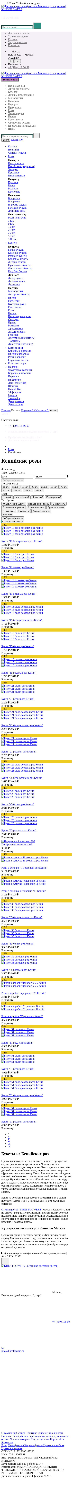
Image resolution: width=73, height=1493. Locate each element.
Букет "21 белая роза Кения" (17, 698)
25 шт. (11, 232)
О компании (8, 1433)
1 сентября (14, 398)
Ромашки (13, 325)
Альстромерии (16, 331)
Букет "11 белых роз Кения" (17, 567)
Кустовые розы (17, 304)
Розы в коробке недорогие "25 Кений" (23, 993)
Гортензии (14, 300)
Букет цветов (15, 119)
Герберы (13, 334)
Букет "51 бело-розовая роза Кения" (22, 1095)
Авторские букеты (19, 88)
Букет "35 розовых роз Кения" (18, 969)
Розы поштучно (17, 217)
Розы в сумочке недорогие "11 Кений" (23, 890)
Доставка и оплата (19, 33)
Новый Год (14, 389)
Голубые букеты (17, 271)
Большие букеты (17, 207)
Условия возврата (18, 36)
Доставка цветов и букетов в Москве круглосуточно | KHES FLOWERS (34, 1255)
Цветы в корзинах (11, 1448)
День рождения (17, 382)
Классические (16, 163)
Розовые (13, 188)
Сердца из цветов (18, 360)
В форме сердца (17, 204)
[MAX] (26, 1429)
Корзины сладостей (19, 373)
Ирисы (12, 322)
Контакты (14, 45)
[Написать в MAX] (14, 14)
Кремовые (14, 191)
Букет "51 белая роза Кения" (17, 1068)
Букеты (12, 242)
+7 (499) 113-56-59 (18, 67)
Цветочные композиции (22, 125)
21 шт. (11, 229)
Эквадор (13, 169)
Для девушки (15, 278)
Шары (11, 128)
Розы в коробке (17, 356)
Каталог (12, 91)
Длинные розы (16, 210)
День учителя (16, 401)
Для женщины (16, 281)
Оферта (20, 1433)
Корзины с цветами (19, 350)
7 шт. (11, 220)
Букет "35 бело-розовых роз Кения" (21, 917)
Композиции (15, 347)
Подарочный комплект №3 (16, 844)
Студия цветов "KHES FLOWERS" (21, 1209)
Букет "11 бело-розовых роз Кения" (21, 541)
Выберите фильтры (13, 480)
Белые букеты (16, 249)
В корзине (14, 201)
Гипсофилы (15, 307)
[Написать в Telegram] (9, 14)
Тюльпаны (14, 340)
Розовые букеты (17, 255)
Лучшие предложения (21, 94)
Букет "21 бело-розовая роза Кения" (22, 725)
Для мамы (14, 284)
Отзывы (12, 39)
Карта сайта (57, 1439)
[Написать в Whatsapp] (23, 1262)
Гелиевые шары (17, 363)
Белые (11, 185)
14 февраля (14, 392)
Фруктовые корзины (20, 369)
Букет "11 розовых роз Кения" (18, 593)
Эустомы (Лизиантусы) (21, 337)
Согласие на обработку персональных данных (28, 1436)
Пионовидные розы (19, 316)
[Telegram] (26, 1403)
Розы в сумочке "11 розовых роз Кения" (24, 867)
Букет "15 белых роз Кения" (17, 646)
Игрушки (13, 376)
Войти (6, 140)
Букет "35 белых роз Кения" (17, 943)
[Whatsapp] (26, 1377)
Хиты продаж (16, 113)
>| (9, 1146)
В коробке (14, 198)
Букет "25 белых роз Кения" (17, 804)
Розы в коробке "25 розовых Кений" (22, 1016)
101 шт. (12, 239)
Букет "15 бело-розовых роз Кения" (21, 620)
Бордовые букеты (18, 258)
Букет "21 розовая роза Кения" (19, 751)
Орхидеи (13, 319)
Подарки (13, 104)
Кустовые (13, 172)
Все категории (16, 85)
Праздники (14, 107)
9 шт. (11, 223)
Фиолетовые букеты (20, 268)
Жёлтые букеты (17, 262)
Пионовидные (16, 175)
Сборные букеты (33, 1445)
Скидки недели (17, 152)
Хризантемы (15, 328)
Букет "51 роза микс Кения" (17, 1042)
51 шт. (11, 236)
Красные (13, 182)
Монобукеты (15, 98)
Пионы (12, 313)
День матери (15, 404)
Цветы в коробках (18, 353)
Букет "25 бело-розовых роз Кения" (21, 777)
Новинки (13, 101)
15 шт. (11, 226)
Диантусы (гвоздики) (20, 344)
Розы (11, 110)
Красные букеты (17, 252)
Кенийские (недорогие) (21, 166)
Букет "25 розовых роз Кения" (18, 830)
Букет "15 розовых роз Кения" (18, 672)
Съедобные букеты (19, 122)
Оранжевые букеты (19, 265)
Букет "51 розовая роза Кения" (19, 1121)
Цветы (12, 116)
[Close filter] (14, 470)
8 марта (12, 395)
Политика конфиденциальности (44, 1433)
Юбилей (13, 386)
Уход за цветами (17, 42)
